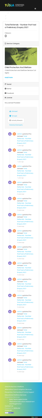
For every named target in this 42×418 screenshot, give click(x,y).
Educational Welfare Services (15, 395)
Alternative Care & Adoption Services (18, 389)
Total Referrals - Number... (19, 19)
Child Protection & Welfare (14, 386)
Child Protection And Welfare (20, 16)
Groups (14, 116)
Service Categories (18, 13)
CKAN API (8, 410)
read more (9, 77)
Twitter (8, 88)
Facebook (10, 93)
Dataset (14, 111)
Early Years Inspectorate (18, 399)
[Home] (6, 13)
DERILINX (17, 408)
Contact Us (9, 406)
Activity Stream (17, 120)
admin (19, 134)
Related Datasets (16, 125)
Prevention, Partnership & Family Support (19, 392)
